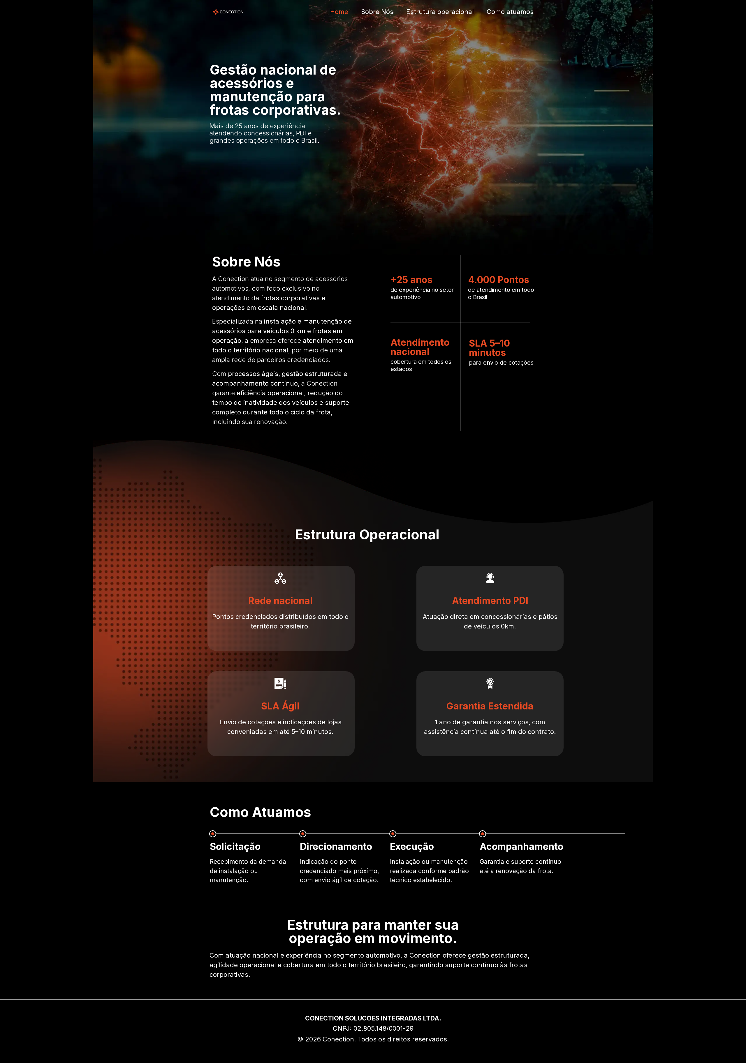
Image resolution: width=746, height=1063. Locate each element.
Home (339, 11)
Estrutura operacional (440, 11)
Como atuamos (510, 11)
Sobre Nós (377, 11)
